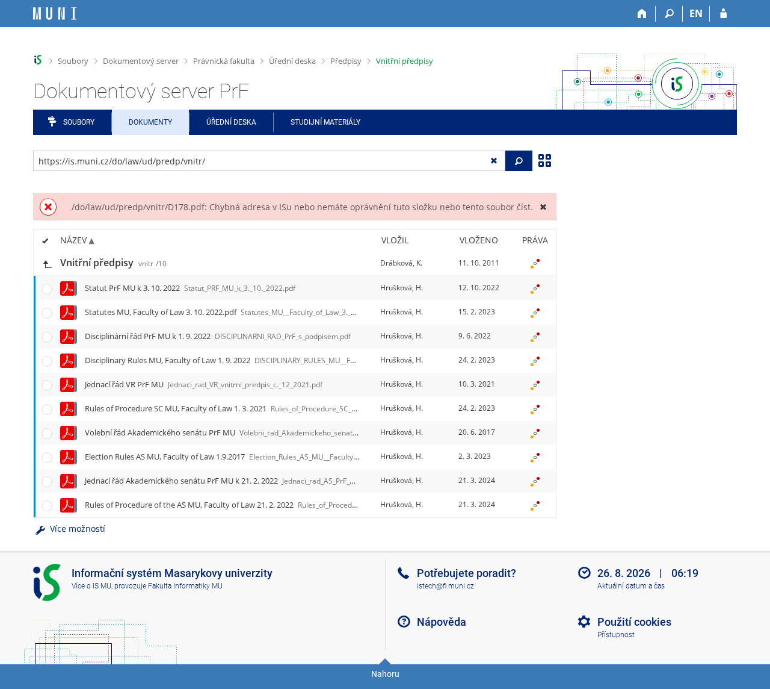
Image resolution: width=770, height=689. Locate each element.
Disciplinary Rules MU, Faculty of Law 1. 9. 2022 (246, 360)
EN (696, 13)
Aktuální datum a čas (631, 586)
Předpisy (346, 60)
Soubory (73, 60)
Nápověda (441, 622)
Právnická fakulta (223, 60)
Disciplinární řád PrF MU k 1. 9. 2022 (218, 336)
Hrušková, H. (401, 287)
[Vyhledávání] (669, 14)
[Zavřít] (543, 206)
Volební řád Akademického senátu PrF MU (241, 432)
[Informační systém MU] (38, 60)
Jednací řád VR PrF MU (203, 384)
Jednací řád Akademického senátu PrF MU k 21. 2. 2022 (260, 480)
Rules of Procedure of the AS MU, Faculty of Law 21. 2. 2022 (301, 504)
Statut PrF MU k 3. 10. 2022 (190, 287)
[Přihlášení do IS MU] (723, 14)
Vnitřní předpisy (404, 60)
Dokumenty (150, 122)
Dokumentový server (141, 60)
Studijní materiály (325, 122)
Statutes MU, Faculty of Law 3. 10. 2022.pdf (233, 312)
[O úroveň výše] (47, 263)
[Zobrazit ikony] (544, 160)
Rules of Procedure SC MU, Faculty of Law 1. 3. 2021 (277, 408)
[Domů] (642, 14)
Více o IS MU (91, 586)
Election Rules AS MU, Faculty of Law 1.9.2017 (254, 456)
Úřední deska (292, 60)
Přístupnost (616, 635)
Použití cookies (634, 622)
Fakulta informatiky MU (185, 586)
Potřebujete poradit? (466, 573)
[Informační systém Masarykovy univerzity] (54, 13)
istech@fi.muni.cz (445, 586)
